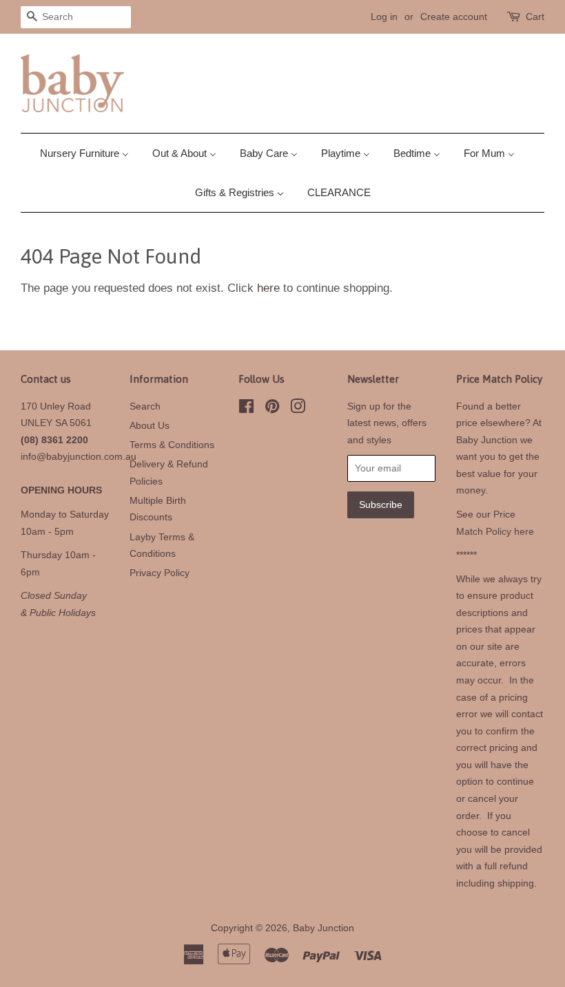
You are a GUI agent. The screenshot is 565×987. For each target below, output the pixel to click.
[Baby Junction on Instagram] (297, 408)
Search (145, 406)
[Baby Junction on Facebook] (246, 408)
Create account (453, 16)
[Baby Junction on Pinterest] (272, 408)
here (268, 288)
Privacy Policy (159, 572)
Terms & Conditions (172, 444)
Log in (384, 16)
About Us (150, 425)
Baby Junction (323, 927)
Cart (535, 16)
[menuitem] (90, 153)
